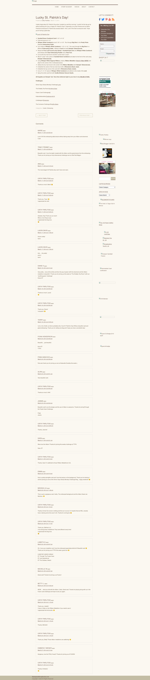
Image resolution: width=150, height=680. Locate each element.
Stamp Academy (66, 7)
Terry (40, 320)
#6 (49, 92)
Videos (76, 7)
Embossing (50, 108)
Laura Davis (43, 230)
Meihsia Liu (42, 488)
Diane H (41, 266)
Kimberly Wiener (45, 648)
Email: (102, 49)
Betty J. (41, 583)
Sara (40, 438)
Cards (44, 108)
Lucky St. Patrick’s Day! (52, 17)
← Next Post (41, 115)
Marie (40, 130)
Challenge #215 (50, 96)
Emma (40, 471)
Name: (102, 44)
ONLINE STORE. (85, 77)
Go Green (55, 104)
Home (57, 7)
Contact (92, 7)
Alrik (40, 372)
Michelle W (42, 569)
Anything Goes (53, 88)
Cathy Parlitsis (46, 20)
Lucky (59, 85)
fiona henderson (45, 336)
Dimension (46, 100)
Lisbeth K (41, 542)
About (84, 7)
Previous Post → (85, 115)
